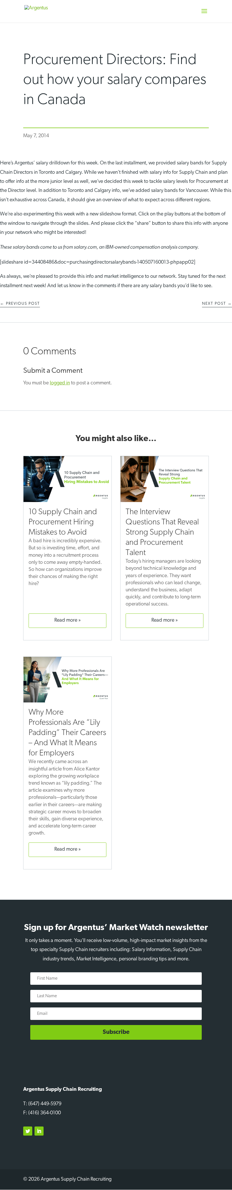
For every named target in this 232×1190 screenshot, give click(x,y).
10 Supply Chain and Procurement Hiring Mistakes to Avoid (63, 522)
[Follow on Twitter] (27, 1131)
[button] (204, 15)
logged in (60, 383)
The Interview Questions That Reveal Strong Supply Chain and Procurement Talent (162, 532)
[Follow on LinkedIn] (39, 1131)
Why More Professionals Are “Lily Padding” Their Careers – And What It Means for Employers (67, 732)
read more (65, 620)
